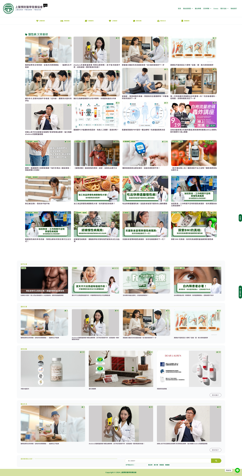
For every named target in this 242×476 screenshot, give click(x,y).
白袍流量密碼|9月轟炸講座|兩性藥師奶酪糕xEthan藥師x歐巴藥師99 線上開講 (193, 130)
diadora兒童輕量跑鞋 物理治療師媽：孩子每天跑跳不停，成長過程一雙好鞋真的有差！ (97, 66)
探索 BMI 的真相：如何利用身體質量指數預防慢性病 (192, 239)
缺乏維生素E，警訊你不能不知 (37, 203)
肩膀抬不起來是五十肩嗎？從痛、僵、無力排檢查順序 (191, 65)
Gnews (215, 8)
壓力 (84, 141)
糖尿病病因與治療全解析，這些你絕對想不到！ (141, 168)
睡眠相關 (66, 21)
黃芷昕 (150, 465)
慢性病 (32, 34)
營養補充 (91, 21)
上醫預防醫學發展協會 (29, 7)
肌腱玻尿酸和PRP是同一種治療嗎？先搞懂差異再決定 (143, 129)
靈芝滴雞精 (92, 389)
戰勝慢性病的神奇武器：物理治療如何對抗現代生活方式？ (48, 240)
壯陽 (24, 268)
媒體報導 (186, 21)
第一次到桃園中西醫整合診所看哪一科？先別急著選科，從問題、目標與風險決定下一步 (193, 97)
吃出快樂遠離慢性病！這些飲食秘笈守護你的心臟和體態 (144, 203)
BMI (180, 212)
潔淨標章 (206, 8)
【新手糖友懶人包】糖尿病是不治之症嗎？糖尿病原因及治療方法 (194, 169)
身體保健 (42, 21)
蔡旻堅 (162, 465)
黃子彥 (156, 465)
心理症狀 (114, 21)
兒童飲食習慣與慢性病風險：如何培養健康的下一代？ (144, 239)
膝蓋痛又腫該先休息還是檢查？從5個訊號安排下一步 (143, 65)
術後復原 (133, 268)
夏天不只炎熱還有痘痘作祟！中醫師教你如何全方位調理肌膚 (91, 295)
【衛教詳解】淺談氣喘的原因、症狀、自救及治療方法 (95, 168)
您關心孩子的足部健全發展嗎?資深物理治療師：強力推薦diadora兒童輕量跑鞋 (48, 133)
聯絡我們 (234, 8)
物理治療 (29, 212)
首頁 (179, 8)
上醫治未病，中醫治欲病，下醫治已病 (28, 9)
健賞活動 (139, 21)
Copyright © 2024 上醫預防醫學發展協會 (121, 472)
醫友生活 (163, 21)
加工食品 (78, 177)
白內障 (127, 268)
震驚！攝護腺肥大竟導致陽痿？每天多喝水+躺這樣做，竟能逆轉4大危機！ (48, 169)
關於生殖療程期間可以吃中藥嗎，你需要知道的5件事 (95, 98)
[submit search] (216, 460)
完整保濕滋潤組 (162, 389)
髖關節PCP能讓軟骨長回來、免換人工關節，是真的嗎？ (96, 129)
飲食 (181, 141)
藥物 (183, 268)
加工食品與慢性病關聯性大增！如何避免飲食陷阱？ (94, 203)
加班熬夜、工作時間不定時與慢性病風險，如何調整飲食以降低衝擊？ (194, 204)
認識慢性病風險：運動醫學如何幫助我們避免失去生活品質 (97, 240)
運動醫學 (78, 212)
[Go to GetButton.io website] (237, 474)
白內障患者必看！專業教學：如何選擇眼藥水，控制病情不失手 (194, 295)
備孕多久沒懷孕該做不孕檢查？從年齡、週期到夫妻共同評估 (48, 99)
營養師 (29, 177)
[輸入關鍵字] (168, 460)
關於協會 (223, 8)
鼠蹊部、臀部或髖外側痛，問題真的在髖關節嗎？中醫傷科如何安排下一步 (145, 97)
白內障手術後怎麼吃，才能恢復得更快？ (135, 295)
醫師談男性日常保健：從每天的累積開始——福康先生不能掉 (48, 66)
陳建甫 (167, 465)
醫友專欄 (198, 8)
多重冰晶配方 (25, 389)
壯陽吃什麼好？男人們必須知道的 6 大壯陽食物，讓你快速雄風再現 (42, 295)
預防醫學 (29, 141)
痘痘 (75, 268)
